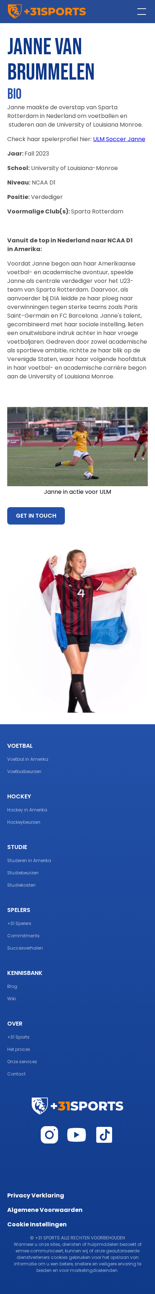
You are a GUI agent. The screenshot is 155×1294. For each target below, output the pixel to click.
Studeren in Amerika (29, 860)
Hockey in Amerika (27, 810)
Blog (12, 986)
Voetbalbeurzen (24, 771)
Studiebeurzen (23, 873)
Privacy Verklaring (35, 1195)
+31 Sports (18, 1037)
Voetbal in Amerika (27, 759)
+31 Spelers (19, 923)
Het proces (18, 1049)
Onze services (22, 1061)
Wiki (11, 999)
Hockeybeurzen (23, 822)
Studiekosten (21, 885)
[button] (140, 11)
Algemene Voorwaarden (45, 1210)
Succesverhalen (25, 948)
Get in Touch (36, 516)
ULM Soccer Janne (119, 139)
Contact (16, 1074)
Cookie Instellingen (37, 1224)
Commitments (23, 936)
